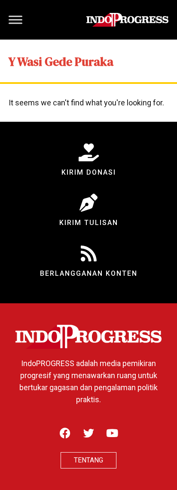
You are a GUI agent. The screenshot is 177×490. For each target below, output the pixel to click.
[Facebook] (65, 433)
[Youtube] (112, 433)
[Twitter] (88, 433)
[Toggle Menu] (15, 19)
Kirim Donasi (88, 172)
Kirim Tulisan (88, 223)
